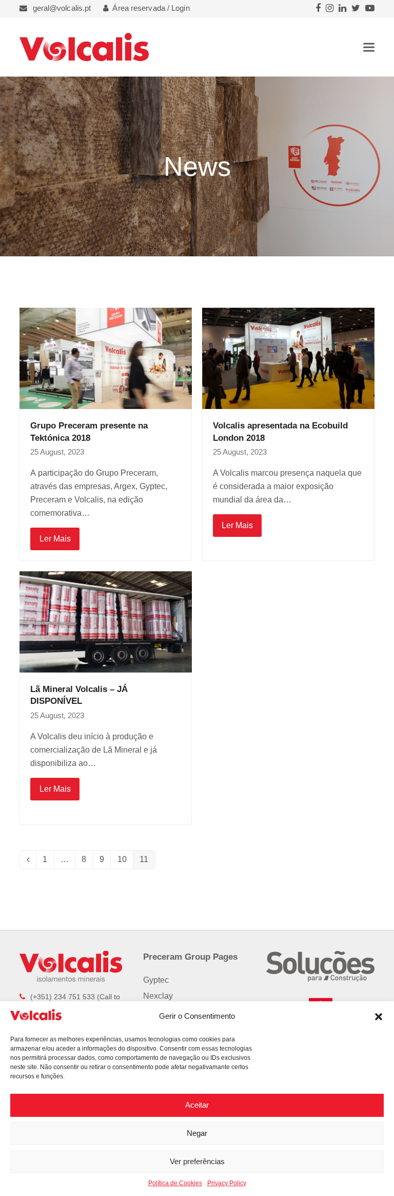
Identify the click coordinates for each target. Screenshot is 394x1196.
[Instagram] (329, 8)
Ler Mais (55, 538)
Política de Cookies (175, 1183)
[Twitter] (355, 8)
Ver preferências (197, 1161)
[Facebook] (318, 8)
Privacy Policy (226, 1183)
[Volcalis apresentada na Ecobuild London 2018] (288, 357)
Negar (197, 1133)
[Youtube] (370, 8)
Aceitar (197, 1104)
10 (125, 861)
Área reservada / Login (150, 8)
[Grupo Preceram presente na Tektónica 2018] (105, 357)
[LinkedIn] (342, 8)
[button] (378, 1017)
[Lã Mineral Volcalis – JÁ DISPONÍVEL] (105, 621)
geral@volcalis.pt (62, 8)
